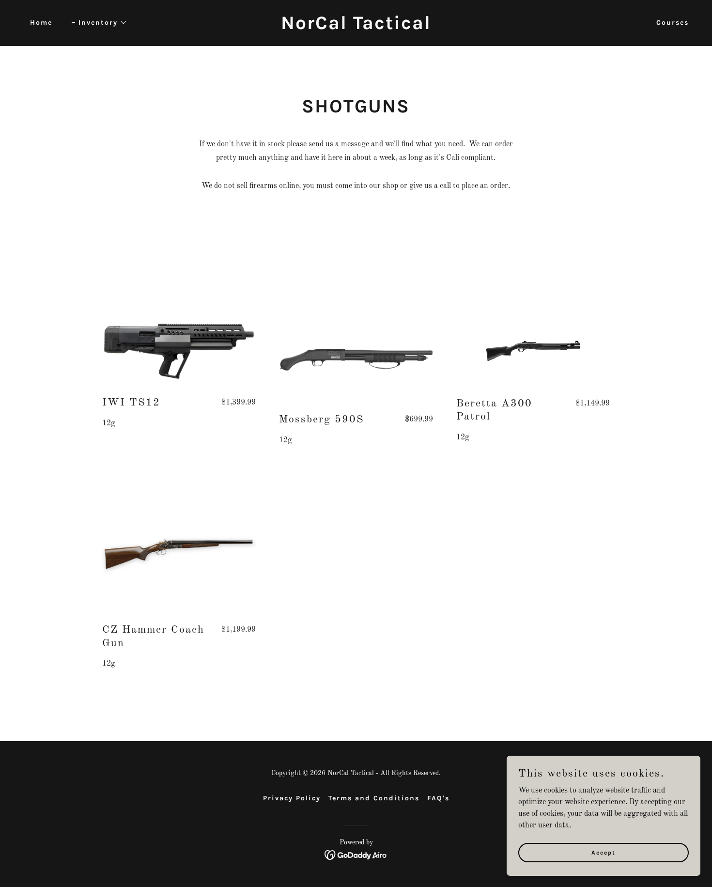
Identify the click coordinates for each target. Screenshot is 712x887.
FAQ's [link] (438, 798)
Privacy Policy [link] (292, 798)
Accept (603, 852)
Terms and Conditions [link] (373, 798)
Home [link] (41, 22)
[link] (356, 27)
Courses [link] (672, 22)
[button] (99, 23)
